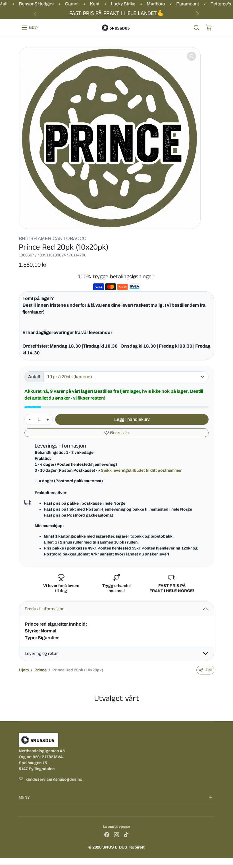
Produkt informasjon (45, 609)
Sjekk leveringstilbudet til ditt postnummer (141, 470)
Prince (40, 670)
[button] (29, 27)
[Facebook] (107, 834)
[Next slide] (212, 712)
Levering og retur (41, 653)
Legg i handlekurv (132, 419)
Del (209, 670)
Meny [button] (24, 797)
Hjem (24, 670)
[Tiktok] (126, 834)
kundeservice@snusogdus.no (54, 779)
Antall (34, 376)
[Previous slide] (20, 712)
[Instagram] (116, 834)
